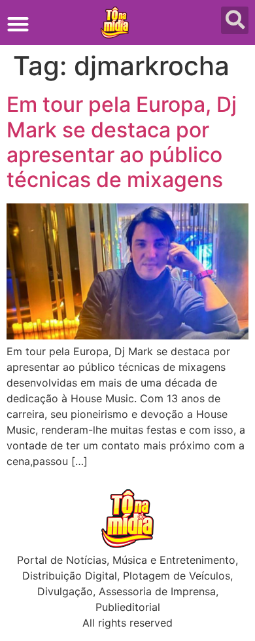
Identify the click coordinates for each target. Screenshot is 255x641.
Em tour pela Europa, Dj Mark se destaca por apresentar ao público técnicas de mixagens (122, 142)
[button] (18, 24)
